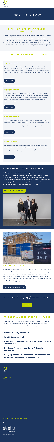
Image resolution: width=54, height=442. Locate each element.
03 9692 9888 (7, 377)
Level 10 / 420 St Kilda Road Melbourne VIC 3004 (15, 418)
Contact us (27, 305)
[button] (27, 334)
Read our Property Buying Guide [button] (14, 190)
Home (4, 22)
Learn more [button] (9, 80)
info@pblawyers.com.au (9, 379)
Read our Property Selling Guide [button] (14, 287)
